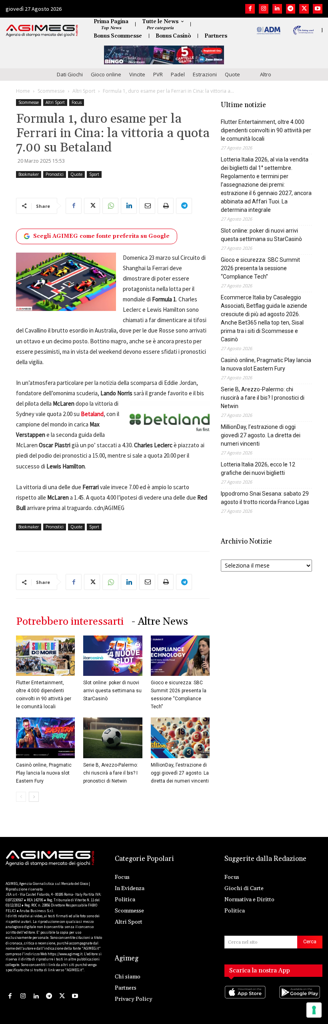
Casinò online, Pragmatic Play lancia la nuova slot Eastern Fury (44, 773)
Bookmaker (28, 174)
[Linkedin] (277, 9)
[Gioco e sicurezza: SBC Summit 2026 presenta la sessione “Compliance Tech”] (180, 656)
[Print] (166, 206)
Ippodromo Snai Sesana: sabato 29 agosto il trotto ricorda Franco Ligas (265, 497)
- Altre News (160, 622)
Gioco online (106, 74)
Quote (232, 74)
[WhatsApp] (110, 206)
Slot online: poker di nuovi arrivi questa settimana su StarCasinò (112, 690)
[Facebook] (250, 9)
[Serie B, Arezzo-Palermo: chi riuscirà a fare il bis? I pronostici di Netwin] (112, 737)
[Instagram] (263, 9)
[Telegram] (291, 9)
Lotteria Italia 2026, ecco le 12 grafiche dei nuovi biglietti (258, 468)
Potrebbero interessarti (70, 622)
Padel (178, 74)
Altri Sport (83, 91)
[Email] (147, 206)
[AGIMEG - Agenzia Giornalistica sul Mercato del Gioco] (42, 30)
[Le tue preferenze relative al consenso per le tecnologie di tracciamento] (314, 1010)
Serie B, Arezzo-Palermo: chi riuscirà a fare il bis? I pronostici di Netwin (110, 773)
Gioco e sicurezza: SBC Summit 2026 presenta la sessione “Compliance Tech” (260, 268)
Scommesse (51, 91)
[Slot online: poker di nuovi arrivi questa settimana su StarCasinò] (112, 656)
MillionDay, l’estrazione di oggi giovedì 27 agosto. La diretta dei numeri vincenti (180, 773)
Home (23, 91)
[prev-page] (21, 797)
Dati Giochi (70, 74)
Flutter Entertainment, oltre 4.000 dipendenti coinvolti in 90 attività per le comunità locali (266, 130)
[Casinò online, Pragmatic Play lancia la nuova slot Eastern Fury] (45, 737)
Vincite (137, 74)
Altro (265, 74)
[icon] (246, 1000)
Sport (94, 174)
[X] (304, 9)
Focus (77, 102)
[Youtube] (317, 9)
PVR (158, 74)
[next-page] (34, 797)
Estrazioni (205, 74)
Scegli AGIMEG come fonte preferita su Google (101, 236)
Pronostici (55, 174)
